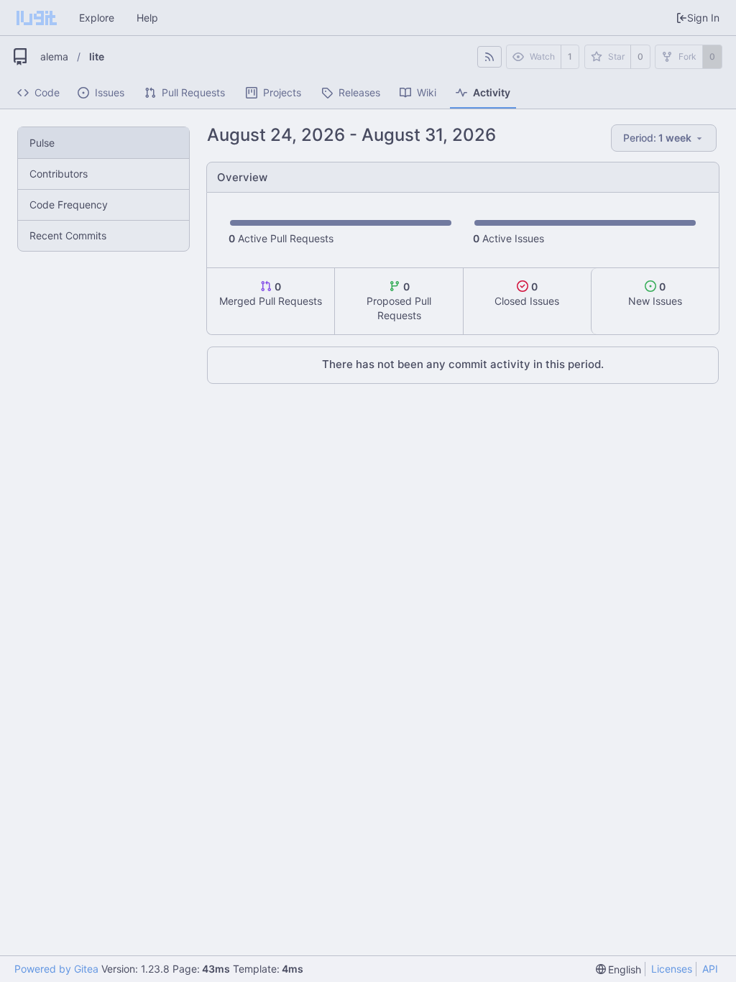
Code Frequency (68, 204)
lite (96, 56)
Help (147, 18)
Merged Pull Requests (270, 293)
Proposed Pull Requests (399, 300)
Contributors (58, 174)
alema (54, 56)
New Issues (655, 293)
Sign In (703, 18)
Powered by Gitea (56, 969)
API (710, 969)
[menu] (665, 138)
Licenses (671, 969)
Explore (96, 18)
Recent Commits (67, 235)
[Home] (36, 18)
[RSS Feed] (489, 57)
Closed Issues (526, 293)
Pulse (42, 143)
